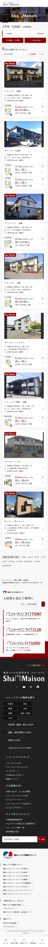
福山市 (30, 557)
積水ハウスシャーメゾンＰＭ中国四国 (16, 883)
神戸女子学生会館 (9, 923)
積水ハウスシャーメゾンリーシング (16, 894)
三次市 (43, 557)
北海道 (10, 703)
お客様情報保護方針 (14, 819)
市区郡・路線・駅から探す (21, 724)
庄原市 (4, 561)
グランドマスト (8, 926)
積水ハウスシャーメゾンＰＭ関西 (15, 879)
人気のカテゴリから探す (19, 747)
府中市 (36, 557)
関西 (10, 713)
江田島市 (37, 561)
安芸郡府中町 (7, 566)
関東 (10, 708)
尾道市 (24, 557)
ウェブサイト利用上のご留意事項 (20, 823)
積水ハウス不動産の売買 (12, 905)
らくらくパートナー (14, 799)
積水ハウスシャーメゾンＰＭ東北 (15, 868)
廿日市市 (19, 561)
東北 (25, 703)
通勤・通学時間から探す (19, 732)
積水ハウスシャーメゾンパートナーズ (16, 890)
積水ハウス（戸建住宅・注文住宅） (16, 912)
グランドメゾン (8, 908)
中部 (25, 708)
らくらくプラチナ (13, 807)
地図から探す (14, 740)
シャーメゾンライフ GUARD (17, 803)
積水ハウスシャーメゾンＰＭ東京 (15, 872)
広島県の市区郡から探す (11, 582)
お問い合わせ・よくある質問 (18, 791)
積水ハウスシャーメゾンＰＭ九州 (15, 886)
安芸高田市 (28, 561)
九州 (10, 718)
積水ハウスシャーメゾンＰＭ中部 (15, 876)
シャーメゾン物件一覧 (15, 827)
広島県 (25, 580)
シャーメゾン (7, 580)
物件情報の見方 (12, 831)
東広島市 (11, 561)
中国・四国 (17, 580)
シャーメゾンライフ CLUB (17, 795)
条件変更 (40, 34)
